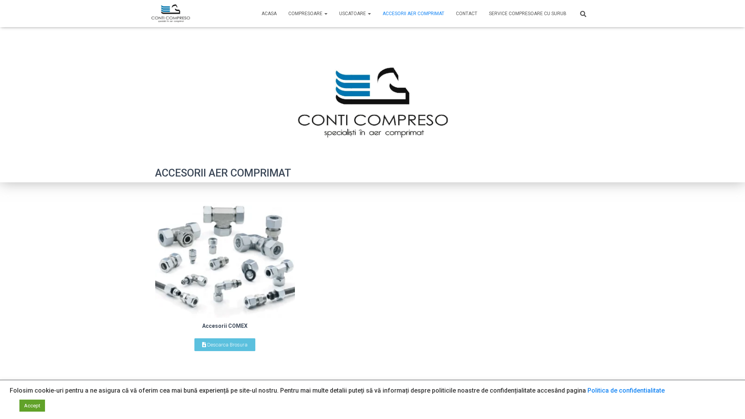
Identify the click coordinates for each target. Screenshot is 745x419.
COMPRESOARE (306, 13)
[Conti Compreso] (171, 13)
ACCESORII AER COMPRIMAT (413, 13)
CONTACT (466, 13)
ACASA (269, 13)
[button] (224, 344)
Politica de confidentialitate (626, 390)
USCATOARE (353, 13)
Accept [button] (32, 406)
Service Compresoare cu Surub (528, 13)
